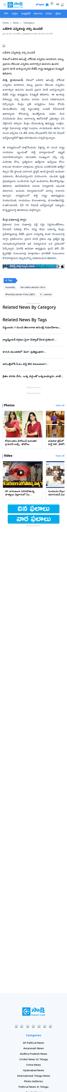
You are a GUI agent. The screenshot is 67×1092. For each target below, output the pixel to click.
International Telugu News (33, 1076)
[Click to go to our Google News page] (50, 1026)
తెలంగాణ (38, 13)
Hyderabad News (33, 1070)
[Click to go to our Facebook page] (16, 1026)
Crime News (33, 1065)
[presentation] (7, 424)
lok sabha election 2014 (33, 287)
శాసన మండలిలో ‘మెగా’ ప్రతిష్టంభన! (32, 352)
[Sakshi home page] (33, 1011)
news (16, 23)
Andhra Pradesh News (33, 1054)
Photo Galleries (33, 1081)
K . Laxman (46, 294)
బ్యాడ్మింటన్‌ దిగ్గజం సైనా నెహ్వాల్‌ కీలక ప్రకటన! (33, 340)
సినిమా (49, 13)
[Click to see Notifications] (62, 5)
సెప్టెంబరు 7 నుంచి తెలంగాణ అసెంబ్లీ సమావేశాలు (33, 328)
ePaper (41, 5)
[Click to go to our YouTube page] (39, 1026)
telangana (28, 23)
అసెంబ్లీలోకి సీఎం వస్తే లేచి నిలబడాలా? (33, 364)
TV (57, 4)
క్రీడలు (58, 13)
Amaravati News (33, 1048)
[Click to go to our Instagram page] (33, 1026)
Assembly (10, 287)
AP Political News (33, 1043)
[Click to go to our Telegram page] (45, 1026)
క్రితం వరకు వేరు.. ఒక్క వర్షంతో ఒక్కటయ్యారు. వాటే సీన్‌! (33, 376)
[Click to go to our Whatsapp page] (22, 1026)
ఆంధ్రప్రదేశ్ (25, 13)
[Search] (47, 4)
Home (6, 23)
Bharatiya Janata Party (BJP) (20, 294)
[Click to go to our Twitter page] (28, 1026)
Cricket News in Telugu (33, 1059)
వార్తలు (15, 13)
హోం (6, 13)
